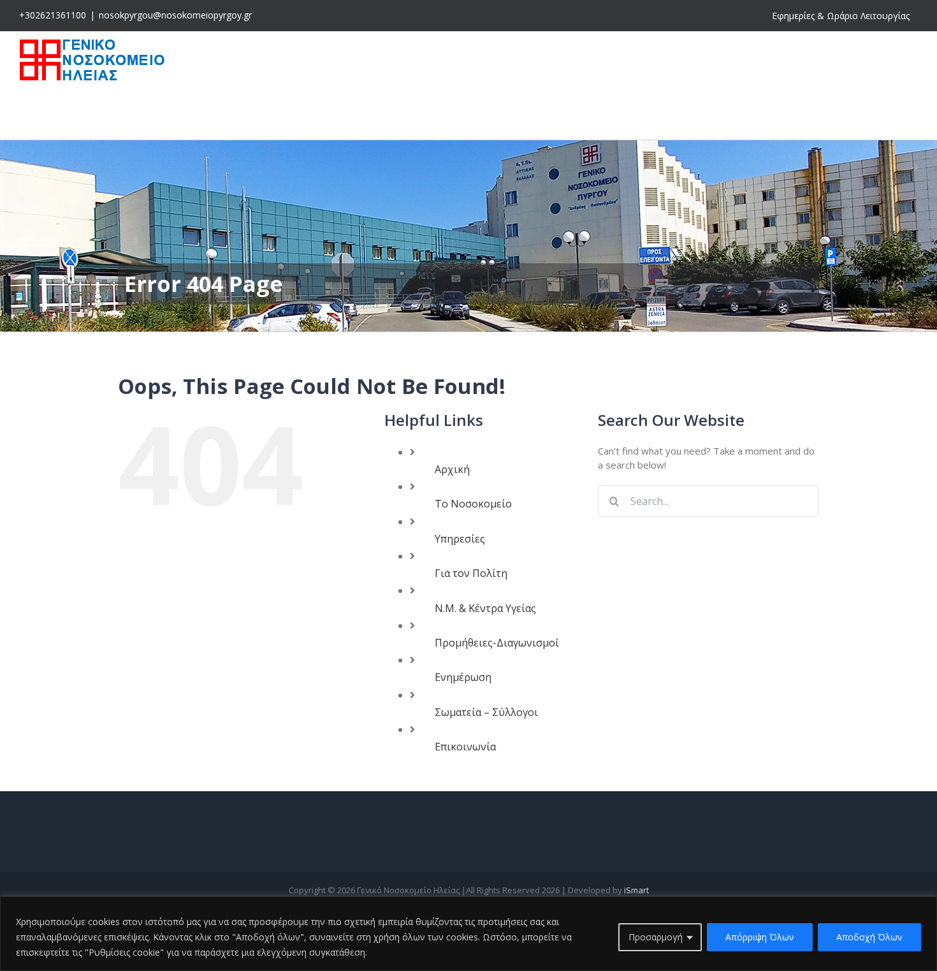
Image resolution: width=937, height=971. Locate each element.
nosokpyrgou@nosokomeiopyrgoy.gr (175, 15)
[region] (468, 933)
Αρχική (452, 469)
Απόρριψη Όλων (759, 937)
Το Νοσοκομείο (473, 504)
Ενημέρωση (463, 677)
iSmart (636, 890)
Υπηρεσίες (460, 539)
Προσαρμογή (655, 937)
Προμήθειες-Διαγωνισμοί (497, 643)
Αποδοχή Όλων (869, 937)
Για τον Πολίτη (471, 573)
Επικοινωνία (465, 747)
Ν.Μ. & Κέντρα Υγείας (485, 608)
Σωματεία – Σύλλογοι (486, 712)
